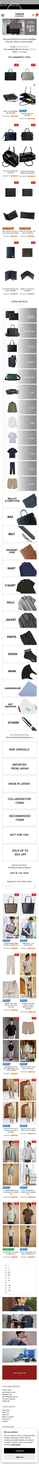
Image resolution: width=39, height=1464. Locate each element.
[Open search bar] (14, 21)
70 (9, 1285)
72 (9, 1290)
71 (9, 1288)
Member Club (7, 1394)
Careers (5, 1421)
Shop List (5, 1415)
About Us (5, 1412)
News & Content (8, 1417)
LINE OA (32, 49)
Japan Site (5, 1410)
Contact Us (6, 1419)
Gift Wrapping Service (10, 1397)
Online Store (6, 1390)
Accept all (20, 1451)
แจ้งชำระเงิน (6, 1401)
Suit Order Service (8, 1392)
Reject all (19, 1457)
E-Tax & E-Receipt (8, 1399)
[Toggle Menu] (2, 15)
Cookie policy (15, 1444)
